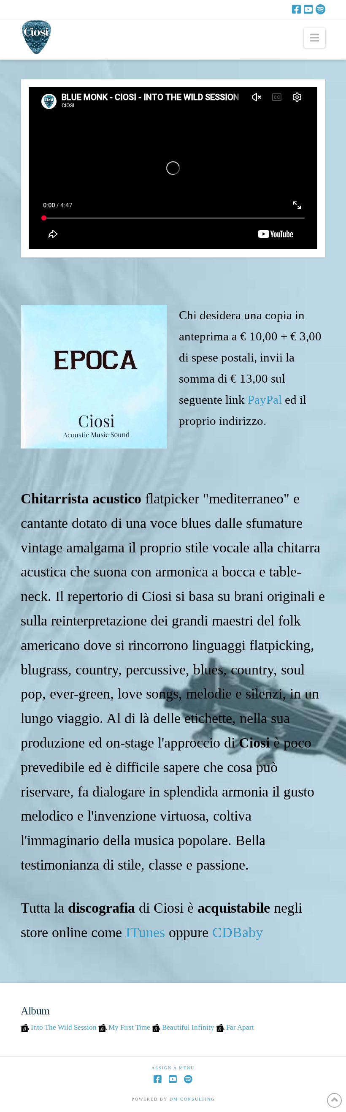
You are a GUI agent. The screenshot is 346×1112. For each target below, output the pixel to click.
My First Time (129, 1027)
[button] (314, 38)
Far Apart (240, 1027)
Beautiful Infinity (188, 1027)
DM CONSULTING (192, 1099)
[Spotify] (320, 9)
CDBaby (237, 932)
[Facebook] (296, 9)
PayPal (265, 399)
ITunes (145, 932)
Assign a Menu (173, 1068)
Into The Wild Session (64, 1027)
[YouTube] (308, 9)
